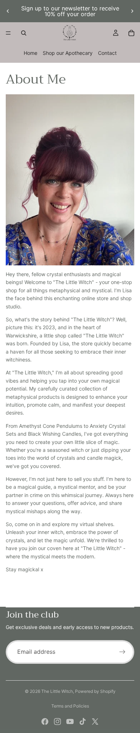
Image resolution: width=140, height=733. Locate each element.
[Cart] (131, 33)
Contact (107, 53)
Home (30, 53)
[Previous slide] (8, 11)
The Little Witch (57, 691)
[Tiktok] (82, 721)
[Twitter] (95, 721)
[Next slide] (132, 11)
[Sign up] (122, 651)
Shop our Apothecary (68, 53)
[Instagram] (57, 721)
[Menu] (8, 33)
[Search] (24, 33)
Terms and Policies (70, 706)
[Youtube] (70, 721)
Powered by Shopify (95, 691)
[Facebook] (45, 721)
